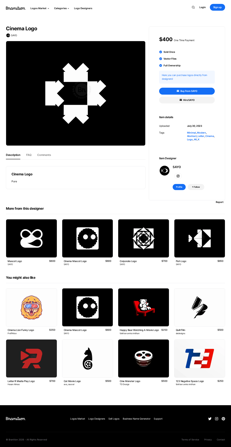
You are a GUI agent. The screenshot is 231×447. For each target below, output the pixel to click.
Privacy (208, 439)
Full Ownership (172, 65)
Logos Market (38, 8)
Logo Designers (83, 8)
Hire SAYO (189, 100)
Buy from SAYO (188, 91)
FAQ (28, 155)
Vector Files (170, 58)
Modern (201, 132)
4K (195, 139)
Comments (44, 155)
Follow (196, 187)
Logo (190, 139)
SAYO (14, 35)
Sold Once (169, 51)
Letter (201, 136)
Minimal (191, 132)
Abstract (192, 136)
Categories (60, 8)
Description (13, 155)
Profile (179, 187)
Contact (221, 439)
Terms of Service (190, 439)
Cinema (209, 136)
